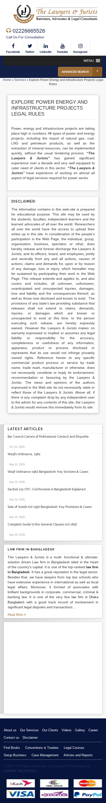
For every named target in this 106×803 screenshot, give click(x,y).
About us (10, 730)
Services (20, 80)
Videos (66, 730)
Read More (16, 614)
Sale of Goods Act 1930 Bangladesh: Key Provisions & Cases (50, 507)
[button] (89, 61)
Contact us (11, 737)
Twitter (30, 52)
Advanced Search (75, 71)
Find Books (12, 748)
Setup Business (15, 755)
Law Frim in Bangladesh (31, 549)
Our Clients (50, 730)
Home (7, 80)
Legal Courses (74, 748)
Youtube (62, 52)
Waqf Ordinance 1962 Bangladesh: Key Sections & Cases (48, 471)
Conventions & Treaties (42, 748)
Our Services (29, 730)
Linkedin (46, 52)
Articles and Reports (78, 755)
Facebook (13, 52)
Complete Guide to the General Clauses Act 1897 (42, 524)
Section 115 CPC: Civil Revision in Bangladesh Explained (47, 489)
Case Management (45, 755)
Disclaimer (30, 737)
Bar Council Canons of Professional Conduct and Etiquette (48, 436)
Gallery (80, 730)
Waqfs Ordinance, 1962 (24, 454)
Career (93, 730)
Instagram (80, 52)
